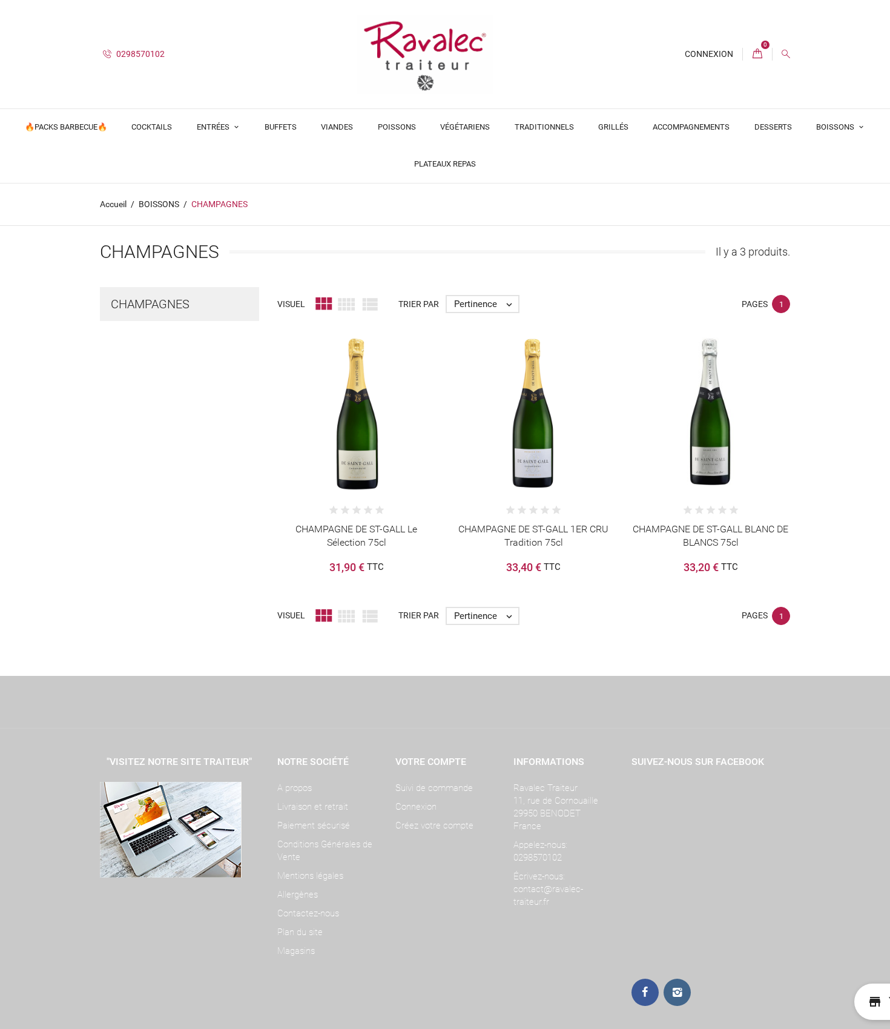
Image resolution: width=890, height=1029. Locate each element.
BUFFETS (281, 126)
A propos (294, 788)
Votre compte (430, 761)
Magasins (296, 950)
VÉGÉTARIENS (465, 126)
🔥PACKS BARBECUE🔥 (66, 126)
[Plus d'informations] (368, 438)
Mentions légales (310, 875)
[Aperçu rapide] (344, 438)
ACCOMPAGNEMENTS (691, 126)
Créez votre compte (434, 825)
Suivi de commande (434, 788)
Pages (755, 304)
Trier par (418, 304)
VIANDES (337, 126)
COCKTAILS (151, 126)
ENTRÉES (214, 126)
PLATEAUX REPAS (445, 163)
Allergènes (297, 894)
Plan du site (300, 932)
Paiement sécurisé (313, 825)
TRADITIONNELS (544, 126)
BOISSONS (836, 126)
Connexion (416, 806)
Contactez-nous (308, 913)
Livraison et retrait (312, 806)
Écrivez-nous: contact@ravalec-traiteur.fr (548, 889)
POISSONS (397, 126)
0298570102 (139, 54)
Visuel (291, 304)
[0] (757, 54)
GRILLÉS (613, 126)
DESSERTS (773, 126)
